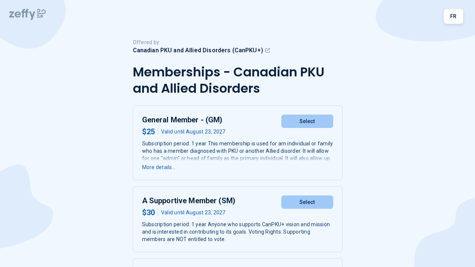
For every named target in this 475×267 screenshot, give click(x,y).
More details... (159, 167)
